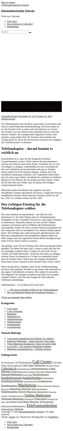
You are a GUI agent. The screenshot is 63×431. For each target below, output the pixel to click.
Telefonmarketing (41, 405)
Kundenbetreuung (11, 377)
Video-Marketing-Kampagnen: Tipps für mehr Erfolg (31, 344)
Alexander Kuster (9, 116)
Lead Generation (15, 311)
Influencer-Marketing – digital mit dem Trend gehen (31, 341)
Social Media (11, 402)
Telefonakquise (47, 402)
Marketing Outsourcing (37, 392)
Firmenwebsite (51, 372)
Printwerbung (41, 399)
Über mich (12, 21)
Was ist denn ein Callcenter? (20, 24)
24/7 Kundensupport (23, 362)
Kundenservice (45, 381)
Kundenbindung (32, 377)
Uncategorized (14, 327)
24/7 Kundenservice (8, 362)
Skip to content (8, 2)
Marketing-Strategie (20, 388)
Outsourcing (29, 399)
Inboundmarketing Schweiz (17, 10)
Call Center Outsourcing (34, 365)
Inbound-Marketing (11, 374)
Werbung (19, 409)
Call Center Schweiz (52, 365)
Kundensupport (9, 385)
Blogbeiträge (13, 26)
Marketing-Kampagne (44, 386)
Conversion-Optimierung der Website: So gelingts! (30, 338)
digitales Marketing (23, 369)
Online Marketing (37, 395)
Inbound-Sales (27, 375)
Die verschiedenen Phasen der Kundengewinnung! (32, 292)
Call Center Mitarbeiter (14, 365)
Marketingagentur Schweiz (13, 391)
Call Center (12, 308)
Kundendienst (47, 378)
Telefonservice (14, 316)
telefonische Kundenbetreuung (13, 406)
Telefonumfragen (15, 319)
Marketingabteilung (39, 389)
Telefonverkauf (8, 119)
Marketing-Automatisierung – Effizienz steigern (29, 349)
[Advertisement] (31, 66)
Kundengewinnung (12, 380)
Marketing (12, 314)
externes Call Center (36, 372)
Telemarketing (13, 324)
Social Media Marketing (28, 402)
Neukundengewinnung (16, 396)
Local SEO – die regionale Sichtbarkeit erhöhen (29, 346)
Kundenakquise (41, 374)
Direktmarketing (39, 368)
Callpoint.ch (9, 368)
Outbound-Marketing (12, 398)
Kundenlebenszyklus (31, 381)
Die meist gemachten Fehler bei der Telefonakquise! (32, 290)
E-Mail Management (19, 372)
